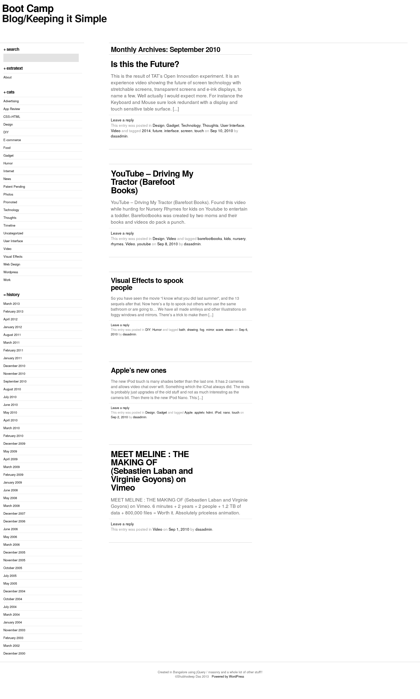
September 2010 (14, 381)
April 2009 (10, 459)
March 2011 (11, 342)
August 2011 (12, 334)
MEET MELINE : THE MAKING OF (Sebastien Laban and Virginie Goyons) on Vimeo (152, 470)
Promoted (10, 202)
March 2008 (11, 505)
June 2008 (10, 490)
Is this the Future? (145, 64)
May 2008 (10, 497)
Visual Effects (12, 256)
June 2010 (10, 404)
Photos (8, 194)
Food (6, 147)
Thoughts (9, 217)
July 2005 (10, 575)
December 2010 (14, 365)
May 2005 (10, 583)
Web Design (11, 264)
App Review (11, 108)
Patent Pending (14, 186)
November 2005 (14, 560)
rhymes (117, 243)
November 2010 (14, 373)
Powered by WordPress (228, 676)
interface (171, 130)
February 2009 (13, 474)
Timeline (9, 225)
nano (226, 412)
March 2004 (11, 614)
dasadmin (119, 135)
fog (202, 329)
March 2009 (11, 466)
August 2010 (12, 389)
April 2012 (10, 319)
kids (227, 238)
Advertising (11, 101)
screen (186, 130)
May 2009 (10, 451)
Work (6, 279)
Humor (8, 163)
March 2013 (11, 303)
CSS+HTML (11, 116)
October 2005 (12, 567)
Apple (188, 412)
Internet (8, 171)
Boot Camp (27, 7)
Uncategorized (13, 233)
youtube (144, 243)
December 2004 (14, 591)
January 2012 (12, 326)
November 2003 (14, 630)
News (7, 178)
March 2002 (11, 645)
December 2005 (14, 552)
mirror (210, 329)
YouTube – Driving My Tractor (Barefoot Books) (152, 181)
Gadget (8, 155)
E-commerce (12, 139)
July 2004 (10, 606)
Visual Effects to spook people (147, 283)
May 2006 (10, 536)
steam (229, 329)
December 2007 (14, 513)
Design (8, 124)
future (157, 130)
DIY (6, 132)
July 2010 (10, 396)
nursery (239, 238)
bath (182, 329)
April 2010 (10, 420)
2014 (146, 130)
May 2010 (10, 412)
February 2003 (13, 637)
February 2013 (13, 311)
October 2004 (12, 599)
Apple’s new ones (138, 370)
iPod (218, 412)
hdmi (209, 412)
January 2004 (12, 622)
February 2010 (13, 435)
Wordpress (10, 272)
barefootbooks (210, 238)
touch (199, 130)
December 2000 (14, 653)
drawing (192, 329)
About (7, 77)
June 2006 (10, 529)
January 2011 (12, 358)
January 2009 (12, 482)
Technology (11, 209)
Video (7, 248)
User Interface (13, 241)
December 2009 (14, 443)
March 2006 (11, 544)
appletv (199, 412)
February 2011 (13, 350)
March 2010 (11, 428)
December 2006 (14, 521)
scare (219, 329)
